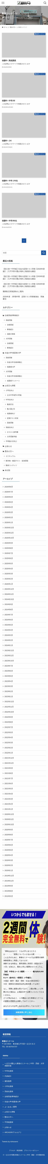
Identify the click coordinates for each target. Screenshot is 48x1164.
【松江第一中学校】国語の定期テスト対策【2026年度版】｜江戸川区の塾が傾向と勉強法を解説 (24, 285)
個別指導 (8, 1081)
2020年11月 (9, 819)
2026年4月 (9, 507)
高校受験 (9, 320)
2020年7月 (9, 840)
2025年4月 (9, 569)
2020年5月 (9, 850)
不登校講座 (9, 1122)
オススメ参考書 (12, 432)
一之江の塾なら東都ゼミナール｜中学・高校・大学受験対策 (24, 1064)
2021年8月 (9, 773)
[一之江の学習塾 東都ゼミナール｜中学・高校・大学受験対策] (24, 3)
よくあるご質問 (11, 1107)
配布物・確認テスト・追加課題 (17, 461)
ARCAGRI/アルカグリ (13, 1132)
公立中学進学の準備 (14, 395)
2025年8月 (9, 548)
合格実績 (10, 325)
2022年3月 (9, 743)
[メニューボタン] (3, 3)
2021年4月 (9, 794)
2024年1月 (9, 645)
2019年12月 (9, 876)
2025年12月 (9, 528)
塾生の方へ (8, 17)
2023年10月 (9, 661)
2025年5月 (9, 563)
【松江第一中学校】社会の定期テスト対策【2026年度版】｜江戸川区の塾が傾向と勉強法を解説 (24, 270)
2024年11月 (9, 594)
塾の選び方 (11, 409)
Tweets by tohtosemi (10, 1142)
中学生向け (10, 400)
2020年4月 (9, 855)
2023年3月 (9, 686)
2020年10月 (9, 824)
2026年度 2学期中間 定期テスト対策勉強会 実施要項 (23, 298)
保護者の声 (11, 367)
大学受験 (9, 339)
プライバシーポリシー (31, 1150)
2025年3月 (9, 574)
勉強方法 (10, 404)
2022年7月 (9, 727)
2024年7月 (9, 615)
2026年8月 (9, 487)
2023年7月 (9, 666)
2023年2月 (9, 691)
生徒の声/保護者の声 (13, 353)
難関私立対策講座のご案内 (13, 291)
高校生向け (10, 427)
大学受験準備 (12, 437)
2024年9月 (9, 604)
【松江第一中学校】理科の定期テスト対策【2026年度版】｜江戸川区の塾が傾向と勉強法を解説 (24, 277)
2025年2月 (9, 579)
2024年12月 (9, 589)
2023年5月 (9, 676)
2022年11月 (9, 707)
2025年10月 (9, 538)
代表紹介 (8, 1076)
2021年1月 (9, 809)
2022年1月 (9, 753)
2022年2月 (9, 748)
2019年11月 (9, 881)
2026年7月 (9, 492)
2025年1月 (9, 584)
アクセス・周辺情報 (16, 1150)
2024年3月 (9, 635)
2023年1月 (9, 697)
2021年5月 (9, 789)
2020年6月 (9, 845)
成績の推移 (11, 334)
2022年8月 (9, 722)
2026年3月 (9, 512)
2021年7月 (9, 778)
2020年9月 (9, 830)
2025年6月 (9, 558)
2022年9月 (9, 717)
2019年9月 (9, 886)
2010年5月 (9, 896)
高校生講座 (9, 1091)
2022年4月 (9, 737)
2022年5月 (9, 732)
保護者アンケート (13, 381)
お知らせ (8, 446)
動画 (30, 17)
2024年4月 (9, 630)
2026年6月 (9, 497)
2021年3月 (9, 799)
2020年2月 (9, 865)
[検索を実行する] (43, 252)
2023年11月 (9, 656)
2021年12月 (9, 758)
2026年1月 (9, 522)
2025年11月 (9, 533)
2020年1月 (9, 870)
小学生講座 (9, 1086)
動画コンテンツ (11, 465)
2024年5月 (9, 625)
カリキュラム (10, 456)
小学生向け (10, 390)
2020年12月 (9, 814)
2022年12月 (9, 702)
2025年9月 (9, 543)
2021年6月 (9, 783)
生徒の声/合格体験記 (14, 362)
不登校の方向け (11, 441)
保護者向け (11, 413)
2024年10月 (9, 599)
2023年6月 (9, 671)
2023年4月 (9, 681)
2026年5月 (9, 502)
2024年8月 (9, 609)
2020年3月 (9, 860)
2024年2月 (9, 640)
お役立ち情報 (10, 386)
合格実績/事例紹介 (12, 315)
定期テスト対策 (12, 418)
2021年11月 (9, 763)
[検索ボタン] (45, 3)
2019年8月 (9, 891)
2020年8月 (9, 835)
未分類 (7, 470)
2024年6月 (9, 620)
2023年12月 (9, 650)
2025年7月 (9, 553)
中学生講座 (9, 1071)
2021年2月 (9, 804)
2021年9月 (9, 768)
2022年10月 (9, 712)
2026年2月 (9, 517)
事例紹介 (10, 329)
